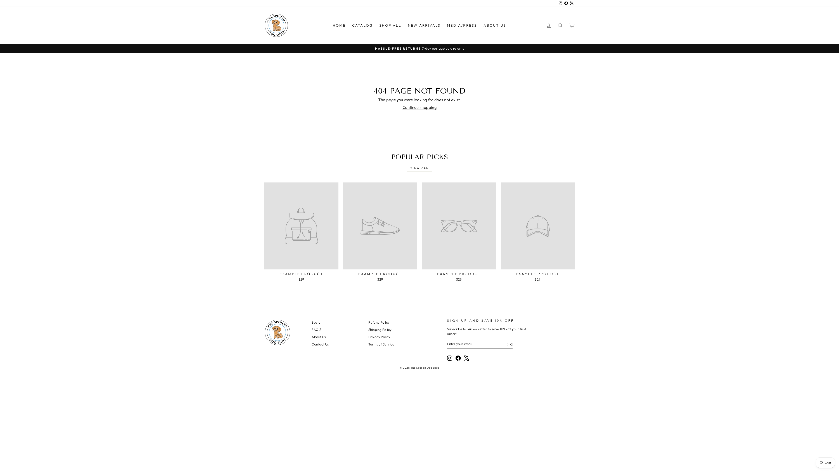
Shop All (390, 25)
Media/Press (462, 25)
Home (339, 25)
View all (419, 167)
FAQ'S (316, 330)
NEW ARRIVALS (424, 25)
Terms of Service (381, 344)
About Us (495, 25)
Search (317, 322)
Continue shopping (419, 107)
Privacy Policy (379, 337)
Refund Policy (379, 322)
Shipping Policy (380, 330)
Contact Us (320, 344)
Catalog (362, 25)
